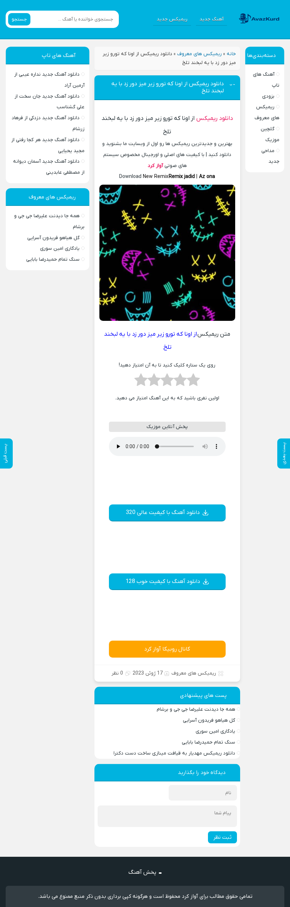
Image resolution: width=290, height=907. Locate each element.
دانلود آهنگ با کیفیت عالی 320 (163, 512)
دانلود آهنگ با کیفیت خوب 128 (163, 581)
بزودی (268, 96)
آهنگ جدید (211, 19)
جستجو (19, 19)
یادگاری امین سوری (215, 731)
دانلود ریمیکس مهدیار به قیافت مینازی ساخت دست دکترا (174, 753)
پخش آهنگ (142, 872)
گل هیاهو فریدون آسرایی (209, 720)
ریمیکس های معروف (199, 54)
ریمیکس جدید (172, 19)
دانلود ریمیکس (214, 118)
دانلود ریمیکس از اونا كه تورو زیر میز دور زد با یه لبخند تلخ (167, 87)
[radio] (193, 382)
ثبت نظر (222, 837)
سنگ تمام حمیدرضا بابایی (208, 742)
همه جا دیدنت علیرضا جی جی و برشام (196, 709)
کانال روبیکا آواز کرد (167, 649)
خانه (231, 54)
